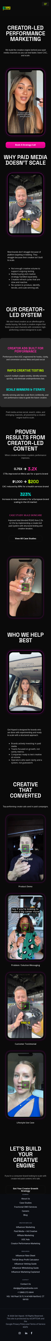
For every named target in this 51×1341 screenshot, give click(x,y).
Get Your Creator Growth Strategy (25, 1189)
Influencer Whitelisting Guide (25, 1268)
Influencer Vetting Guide (25, 1264)
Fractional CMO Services (25, 1207)
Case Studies (26, 1203)
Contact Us (25, 1284)
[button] (25, 587)
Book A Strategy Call (25, 144)
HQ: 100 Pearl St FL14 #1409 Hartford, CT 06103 (25, 1298)
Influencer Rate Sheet (25, 1256)
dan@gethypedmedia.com (25, 1288)
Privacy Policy (19, 1324)
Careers (25, 1211)
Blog (25, 1215)
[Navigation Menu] (45, 4)
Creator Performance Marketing (25, 1244)
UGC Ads (25, 1240)
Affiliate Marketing (25, 1236)
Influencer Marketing (25, 1227)
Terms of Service (37, 1324)
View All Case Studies (25, 538)
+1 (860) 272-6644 (25, 1293)
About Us (25, 1199)
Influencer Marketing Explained (25, 1272)
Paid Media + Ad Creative (25, 1232)
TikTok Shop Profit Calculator (25, 1260)
